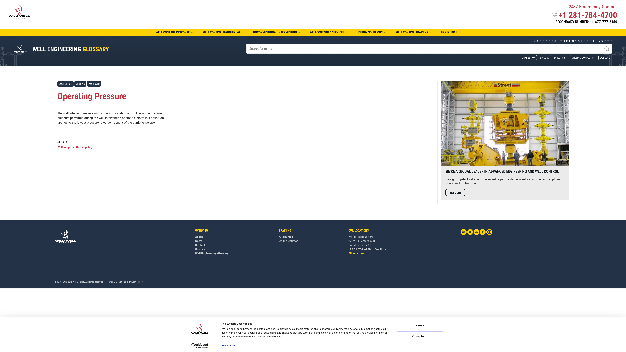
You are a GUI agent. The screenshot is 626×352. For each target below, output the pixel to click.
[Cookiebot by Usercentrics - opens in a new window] (200, 345)
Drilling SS (560, 57)
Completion (528, 57)
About (199, 236)
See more (455, 192)
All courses (286, 236)
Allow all (420, 325)
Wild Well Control (76, 282)
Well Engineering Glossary (212, 253)
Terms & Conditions (116, 282)
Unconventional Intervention (275, 32)
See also (63, 142)
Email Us (380, 249)
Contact (200, 245)
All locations (356, 253)
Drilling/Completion (583, 57)
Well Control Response (173, 32)
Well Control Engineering (221, 32)
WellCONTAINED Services (327, 32)
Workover (605, 57)
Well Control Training (412, 32)
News (198, 240)
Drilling (544, 57)
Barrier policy (84, 147)
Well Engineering (70, 49)
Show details (228, 345)
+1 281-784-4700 (588, 15)
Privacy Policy (136, 282)
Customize (418, 336)
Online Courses (288, 240)
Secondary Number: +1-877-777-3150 (586, 22)
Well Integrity (65, 147)
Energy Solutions (370, 32)
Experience (449, 32)
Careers (200, 249)
